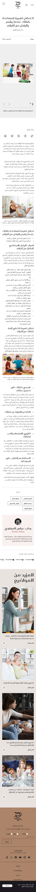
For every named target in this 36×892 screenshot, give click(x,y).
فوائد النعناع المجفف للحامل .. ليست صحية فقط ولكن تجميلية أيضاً (19, 637)
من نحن (18, 875)
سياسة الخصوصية (18, 879)
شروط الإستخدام (18, 870)
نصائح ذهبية (15, 498)
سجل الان (7, 885)
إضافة (7, 842)
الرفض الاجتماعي (14, 503)
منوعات (32, 39)
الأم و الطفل (31, 643)
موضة (24, 834)
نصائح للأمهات (28, 508)
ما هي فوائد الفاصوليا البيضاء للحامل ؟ (18, 682)
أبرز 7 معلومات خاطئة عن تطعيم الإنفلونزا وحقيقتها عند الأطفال (21, 791)
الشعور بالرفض (27, 498)
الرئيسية (18, 866)
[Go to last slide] (9, 104)
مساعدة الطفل (27, 503)
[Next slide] (4, 104)
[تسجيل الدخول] (26, 5)
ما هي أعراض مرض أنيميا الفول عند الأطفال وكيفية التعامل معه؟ (20, 744)
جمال (15, 834)
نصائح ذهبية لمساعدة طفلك (25, 144)
